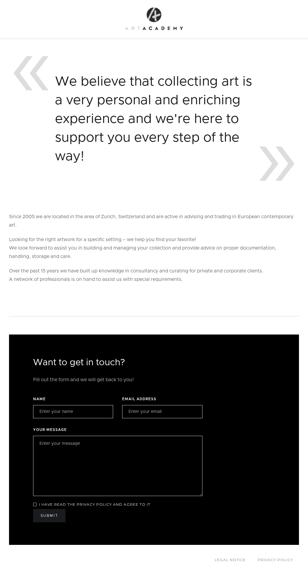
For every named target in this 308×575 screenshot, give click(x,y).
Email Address (139, 399)
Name (39, 399)
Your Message (50, 430)
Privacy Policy (275, 560)
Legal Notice (230, 560)
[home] (154, 19)
